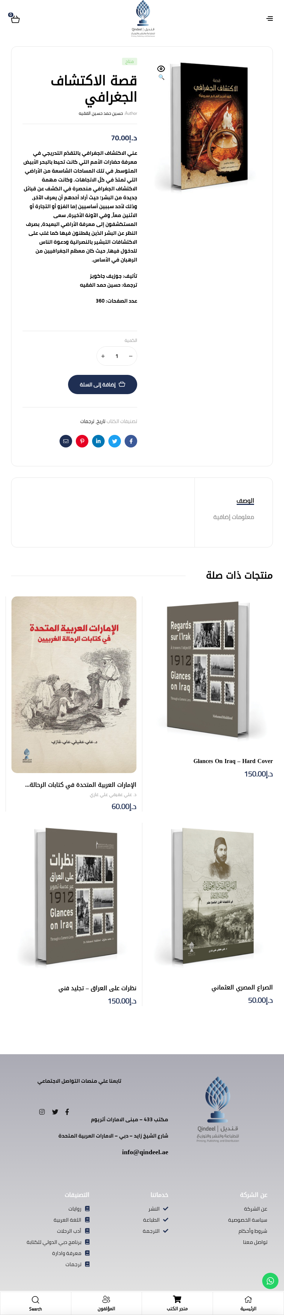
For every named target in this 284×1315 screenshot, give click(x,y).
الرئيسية (248, 1309)
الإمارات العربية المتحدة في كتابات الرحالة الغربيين (83, 789)
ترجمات (87, 421)
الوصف (245, 500)
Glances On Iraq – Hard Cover (233, 761)
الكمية (131, 340)
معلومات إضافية (233, 517)
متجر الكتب (177, 1309)
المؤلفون (106, 1309)
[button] (161, 73)
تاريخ (101, 421)
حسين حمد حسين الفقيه (101, 113)
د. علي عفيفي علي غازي (113, 794)
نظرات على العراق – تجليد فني (97, 988)
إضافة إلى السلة (98, 384)
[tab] (233, 500)
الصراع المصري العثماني (242, 987)
